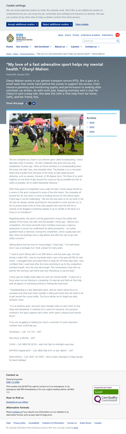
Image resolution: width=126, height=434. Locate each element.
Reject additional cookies (56, 24)
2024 (91, 131)
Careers (75, 46)
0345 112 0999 (12, 382)
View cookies (81, 24)
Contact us (91, 46)
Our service (22, 46)
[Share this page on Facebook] (25, 103)
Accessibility (34, 423)
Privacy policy (20, 423)
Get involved (41, 46)
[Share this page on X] (29, 103)
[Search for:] (99, 41)
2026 (91, 122)
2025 (91, 127)
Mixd (76, 428)
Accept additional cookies (21, 24)
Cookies (97, 423)
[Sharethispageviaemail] (33, 103)
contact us (17, 412)
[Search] (118, 41)
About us (60, 46)
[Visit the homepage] (19, 38)
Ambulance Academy (90, 35)
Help (8, 423)
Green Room (85, 423)
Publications (107, 35)
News (60, 35)
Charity (76, 35)
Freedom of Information (53, 423)
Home (9, 46)
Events (68, 35)
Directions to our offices (17, 402)
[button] (117, 35)
